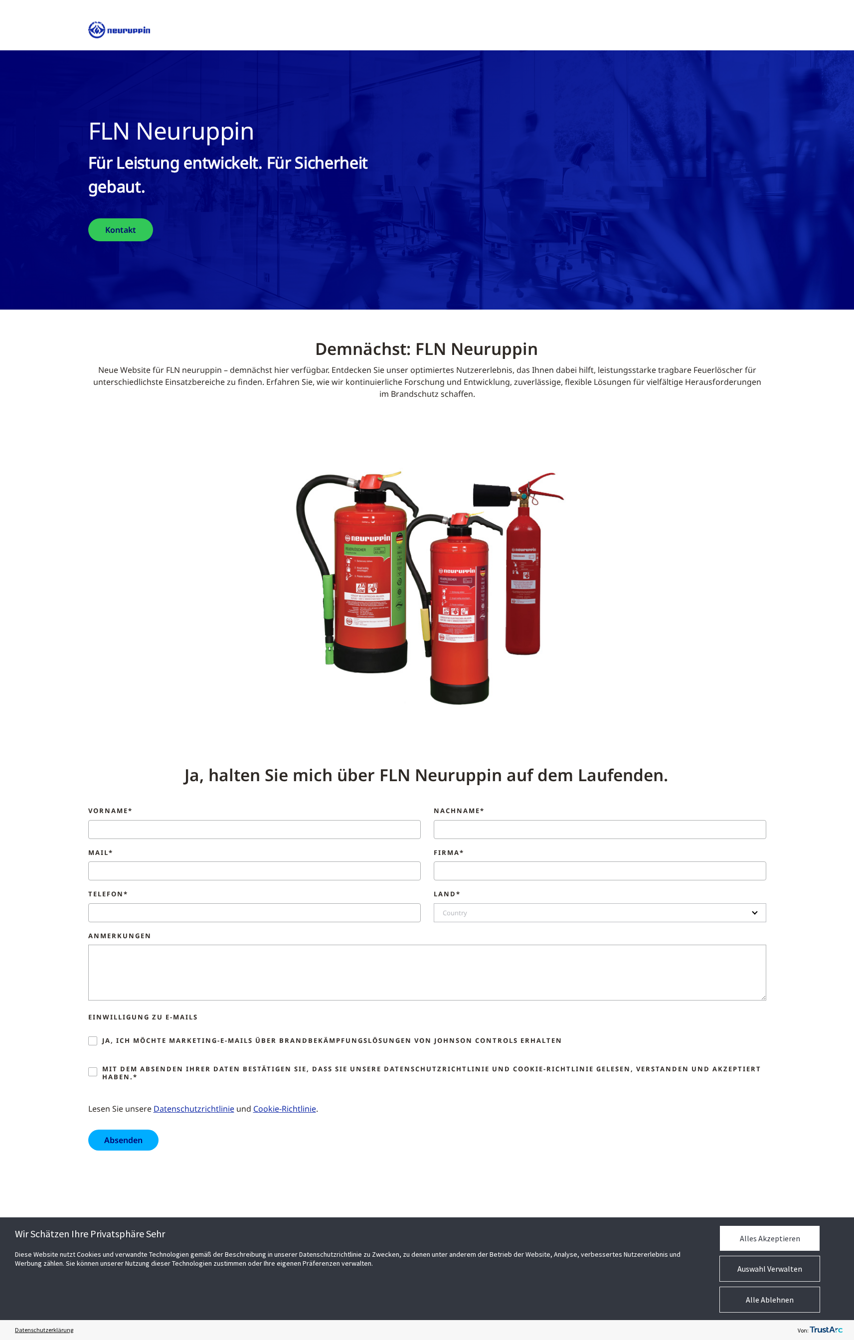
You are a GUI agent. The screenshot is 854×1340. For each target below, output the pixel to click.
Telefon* (108, 894)
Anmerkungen (120, 936)
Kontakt (120, 229)
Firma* (449, 853)
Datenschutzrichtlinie (194, 1108)
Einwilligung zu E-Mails (143, 1017)
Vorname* (110, 811)
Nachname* (459, 811)
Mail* (100, 853)
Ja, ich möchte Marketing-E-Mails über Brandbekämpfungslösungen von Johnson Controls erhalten (332, 1041)
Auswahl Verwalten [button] (769, 1269)
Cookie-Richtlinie (284, 1108)
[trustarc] (826, 1330)
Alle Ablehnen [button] (770, 1300)
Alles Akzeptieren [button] (770, 1238)
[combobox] (600, 912)
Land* (447, 894)
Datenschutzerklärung (44, 1330)
